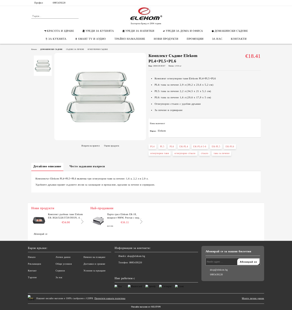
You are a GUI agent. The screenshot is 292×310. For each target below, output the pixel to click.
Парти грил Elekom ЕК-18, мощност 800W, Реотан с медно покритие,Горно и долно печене (125, 216)
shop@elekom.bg (136, 256)
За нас (59, 277)
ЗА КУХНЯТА (57, 38)
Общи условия (64, 264)
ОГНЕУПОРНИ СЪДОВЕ (98, 49)
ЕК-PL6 (230, 146)
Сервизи (60, 270)
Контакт (32, 270)
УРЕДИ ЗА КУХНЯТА (100, 30)
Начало (34, 49)
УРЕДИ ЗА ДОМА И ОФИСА (184, 30)
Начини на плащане (94, 257)
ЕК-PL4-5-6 (199, 146)
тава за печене (221, 153)
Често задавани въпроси (87, 166)
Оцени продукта (111, 146)
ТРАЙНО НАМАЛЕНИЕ (129, 38)
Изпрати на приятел (90, 146)
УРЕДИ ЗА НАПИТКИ (139, 30)
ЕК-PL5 (216, 146)
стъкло (204, 153)
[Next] (81, 221)
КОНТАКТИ (239, 38)
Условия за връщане (94, 270)
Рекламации (34, 264)
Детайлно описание (47, 166)
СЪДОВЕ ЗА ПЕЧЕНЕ (75, 49)
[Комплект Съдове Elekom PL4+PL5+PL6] (100, 138)
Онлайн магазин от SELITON (146, 307)
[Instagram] (254, 3)
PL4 (152, 146)
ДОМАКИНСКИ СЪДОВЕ (231, 30)
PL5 (162, 146)
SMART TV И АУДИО (92, 38)
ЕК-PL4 (183, 146)
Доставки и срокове (94, 264)
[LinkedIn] (244, 3)
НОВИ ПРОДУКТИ (166, 38)
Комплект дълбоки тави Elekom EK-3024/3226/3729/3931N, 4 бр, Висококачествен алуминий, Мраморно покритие (65, 216)
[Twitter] (249, 3)
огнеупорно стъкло (185, 153)
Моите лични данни (253, 298)
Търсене (32, 277)
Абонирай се (40, 234)
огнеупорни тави (159, 153)
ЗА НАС (217, 38)
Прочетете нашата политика (109, 298)
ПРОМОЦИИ (195, 38)
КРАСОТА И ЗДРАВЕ (60, 30)
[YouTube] (259, 3)
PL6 (172, 146)
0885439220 (59, 3)
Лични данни (63, 257)
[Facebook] (238, 3)
